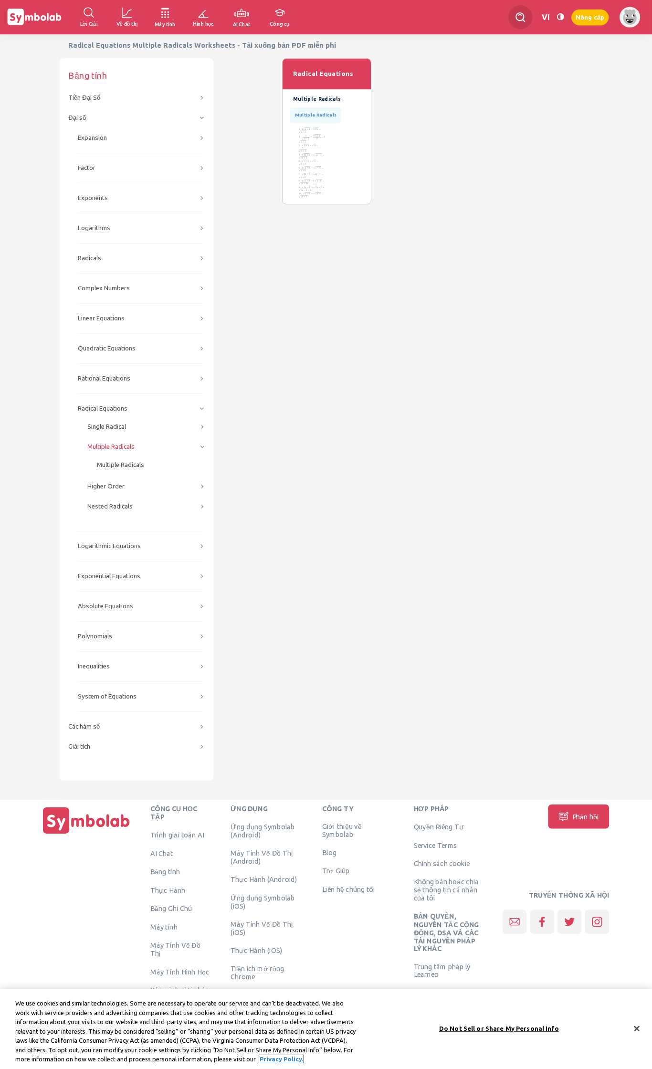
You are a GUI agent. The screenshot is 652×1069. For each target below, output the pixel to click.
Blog (329, 853)
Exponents (93, 197)
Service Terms (435, 845)
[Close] (636, 1028)
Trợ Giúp (336, 871)
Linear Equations (101, 318)
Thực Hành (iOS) (256, 950)
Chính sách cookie (442, 863)
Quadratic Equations (107, 348)
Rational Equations (104, 378)
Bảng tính (165, 871)
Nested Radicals (110, 506)
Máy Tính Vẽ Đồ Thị (175, 949)
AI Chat (161, 853)
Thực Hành (167, 890)
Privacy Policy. (281, 1059)
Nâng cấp (590, 17)
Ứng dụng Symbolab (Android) (262, 831)
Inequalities (94, 666)
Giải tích (79, 746)
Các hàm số (84, 726)
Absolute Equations (105, 606)
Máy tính (164, 927)
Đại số (77, 117)
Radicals (89, 258)
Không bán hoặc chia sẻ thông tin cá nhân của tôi (446, 889)
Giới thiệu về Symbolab (342, 830)
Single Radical (106, 426)
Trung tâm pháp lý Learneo (442, 970)
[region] (326, 1029)
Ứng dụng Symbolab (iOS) (262, 902)
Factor (86, 167)
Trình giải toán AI (177, 835)
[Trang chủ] (86, 833)
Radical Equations (102, 408)
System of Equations (107, 696)
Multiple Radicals (111, 446)
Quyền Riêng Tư (438, 827)
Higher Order (106, 486)
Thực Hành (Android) (264, 879)
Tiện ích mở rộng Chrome (257, 973)
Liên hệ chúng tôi (348, 889)
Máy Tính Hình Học (179, 971)
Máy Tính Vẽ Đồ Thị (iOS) (262, 928)
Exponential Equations (109, 576)
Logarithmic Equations (109, 546)
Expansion (92, 137)
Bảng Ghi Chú (171, 908)
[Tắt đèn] (560, 17)
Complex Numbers (104, 288)
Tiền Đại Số (84, 97)
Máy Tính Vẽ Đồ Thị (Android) (262, 857)
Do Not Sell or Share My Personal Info (499, 1028)
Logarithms (94, 228)
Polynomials (95, 636)
